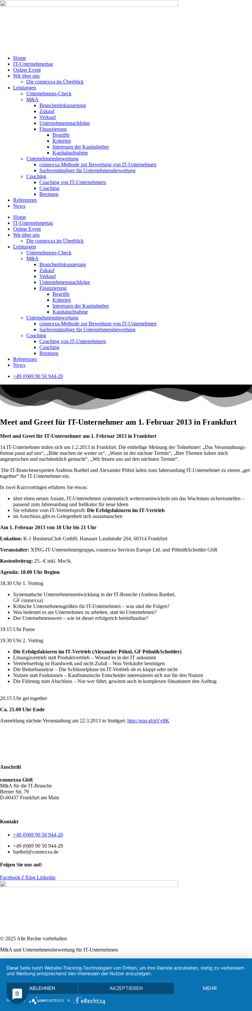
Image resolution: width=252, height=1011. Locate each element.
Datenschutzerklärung (37, 808)
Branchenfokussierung (62, 105)
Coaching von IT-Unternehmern (72, 182)
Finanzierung (53, 129)
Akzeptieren (126, 988)
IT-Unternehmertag (33, 64)
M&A (32, 99)
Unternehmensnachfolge (64, 123)
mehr (210, 988)
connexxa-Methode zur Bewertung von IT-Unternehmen (98, 164)
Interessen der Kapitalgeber (80, 147)
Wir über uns (26, 76)
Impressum (75, 808)
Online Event (27, 70)
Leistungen (24, 87)
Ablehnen (42, 988)
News (19, 206)
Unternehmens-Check (49, 93)
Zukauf (46, 111)
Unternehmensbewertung (52, 158)
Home (19, 58)
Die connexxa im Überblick (55, 81)
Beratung (48, 194)
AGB (5, 808)
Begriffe (61, 135)
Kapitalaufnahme (70, 152)
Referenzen (25, 200)
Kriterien (61, 141)
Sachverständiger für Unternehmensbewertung (87, 170)
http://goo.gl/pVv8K (148, 720)
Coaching (36, 176)
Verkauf (47, 117)
